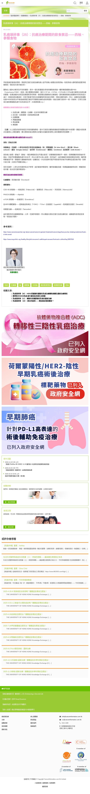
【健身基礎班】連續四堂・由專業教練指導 (18, 470)
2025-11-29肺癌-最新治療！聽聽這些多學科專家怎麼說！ (25, 671)
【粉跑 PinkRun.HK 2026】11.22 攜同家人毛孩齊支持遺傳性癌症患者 (27, 464)
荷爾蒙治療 (58, 285)
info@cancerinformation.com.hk (72, 716)
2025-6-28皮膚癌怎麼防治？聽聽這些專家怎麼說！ (23, 614)
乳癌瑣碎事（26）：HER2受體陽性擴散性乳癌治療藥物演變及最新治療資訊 (40, 294)
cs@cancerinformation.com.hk (71, 720)
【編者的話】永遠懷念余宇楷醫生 (14, 704)
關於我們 (33, 723)
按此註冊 (11, 527)
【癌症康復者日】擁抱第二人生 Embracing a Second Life (22, 694)
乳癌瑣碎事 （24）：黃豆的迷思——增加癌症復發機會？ (33, 301)
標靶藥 (26, 285)
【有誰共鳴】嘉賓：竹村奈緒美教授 (17, 580)
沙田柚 (34, 285)
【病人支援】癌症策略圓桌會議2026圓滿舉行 (18, 710)
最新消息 (4, 729)
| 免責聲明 (52, 783)
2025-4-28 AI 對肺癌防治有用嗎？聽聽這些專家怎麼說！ (25, 591)
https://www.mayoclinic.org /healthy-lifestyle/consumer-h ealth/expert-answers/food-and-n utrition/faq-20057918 (38, 239)
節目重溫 (33, 720)
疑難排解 (4, 723)
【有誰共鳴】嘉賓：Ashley (13, 546)
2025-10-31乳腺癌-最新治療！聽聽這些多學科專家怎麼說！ (26, 660)
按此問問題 (11, 502)
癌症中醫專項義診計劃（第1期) (15, 476)
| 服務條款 (45, 783)
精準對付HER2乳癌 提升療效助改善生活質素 (29, 296)
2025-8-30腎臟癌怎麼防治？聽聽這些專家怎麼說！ (23, 637)
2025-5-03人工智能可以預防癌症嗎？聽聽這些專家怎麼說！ (26, 603)
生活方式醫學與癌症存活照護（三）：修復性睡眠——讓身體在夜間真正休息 (32, 557)
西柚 (67, 285)
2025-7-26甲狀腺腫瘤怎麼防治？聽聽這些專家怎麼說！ (24, 626)
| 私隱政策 (38, 783)
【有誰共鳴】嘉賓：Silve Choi (15, 568)
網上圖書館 (34, 716)
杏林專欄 (6, 15)
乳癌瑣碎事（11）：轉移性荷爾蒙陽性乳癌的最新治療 (32, 298)
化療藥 (13, 285)
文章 (3, 720)
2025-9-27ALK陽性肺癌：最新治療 (17, 649)
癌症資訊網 (5, 716)
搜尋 (85, 11)
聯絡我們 (33, 726)
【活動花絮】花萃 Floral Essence (14, 699)
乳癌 (6, 285)
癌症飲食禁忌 (46, 285)
